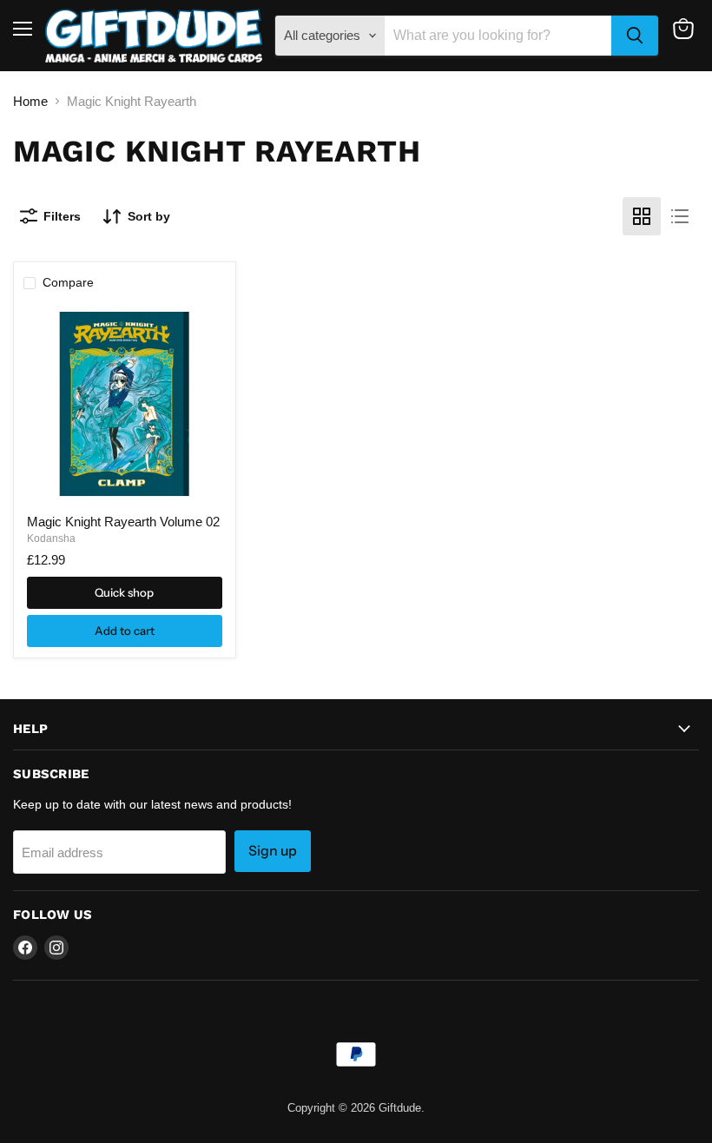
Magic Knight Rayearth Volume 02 (123, 521)
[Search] (634, 36)
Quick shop (124, 592)
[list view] (680, 216)
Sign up (272, 850)
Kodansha (51, 538)
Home (30, 101)
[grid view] (642, 216)
